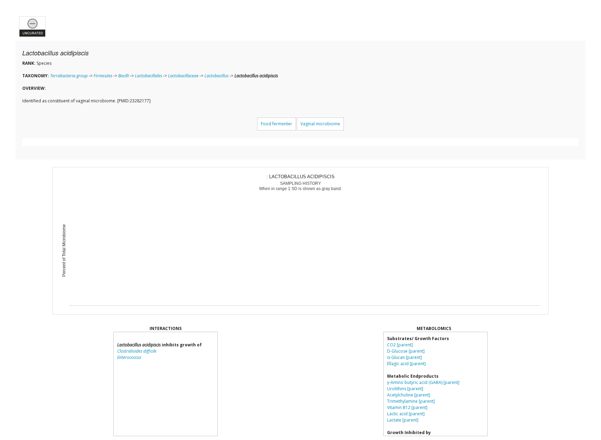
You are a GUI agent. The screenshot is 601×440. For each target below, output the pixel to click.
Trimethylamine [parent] (411, 401)
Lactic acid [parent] (406, 414)
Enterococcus (129, 357)
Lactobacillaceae (183, 76)
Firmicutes (103, 76)
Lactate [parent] (402, 420)
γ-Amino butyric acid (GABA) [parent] (423, 382)
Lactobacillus (217, 76)
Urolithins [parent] (405, 389)
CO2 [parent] (400, 345)
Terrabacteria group (69, 76)
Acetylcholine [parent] (408, 395)
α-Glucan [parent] (404, 357)
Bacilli (123, 76)
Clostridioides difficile (137, 351)
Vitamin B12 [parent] (407, 407)
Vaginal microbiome (320, 124)
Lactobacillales (148, 76)
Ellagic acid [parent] (406, 364)
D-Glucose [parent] (406, 351)
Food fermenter (276, 124)
